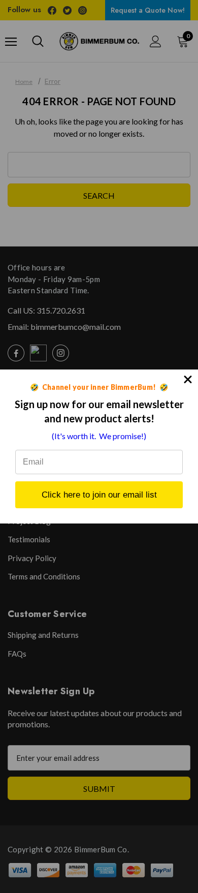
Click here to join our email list (99, 495)
